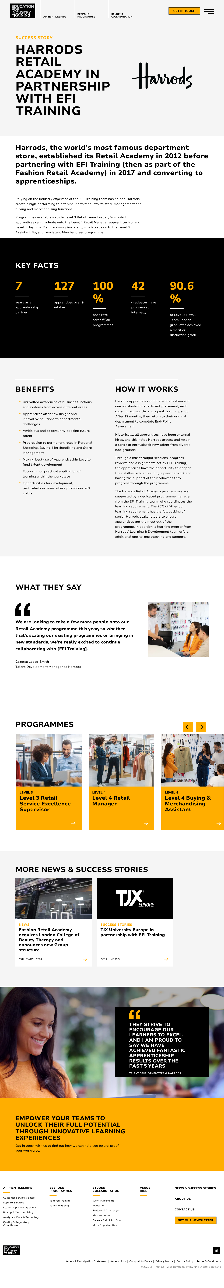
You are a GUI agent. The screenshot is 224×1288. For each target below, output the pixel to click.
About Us (183, 1199)
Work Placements (103, 1200)
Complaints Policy (140, 1261)
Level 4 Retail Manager (111, 800)
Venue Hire (145, 1189)
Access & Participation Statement (86, 1261)
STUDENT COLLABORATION (121, 15)
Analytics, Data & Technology (21, 1217)
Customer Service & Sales (19, 1197)
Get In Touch (184, 11)
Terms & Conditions (209, 1261)
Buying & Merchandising (18, 1212)
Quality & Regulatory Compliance (16, 1224)
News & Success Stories (195, 1188)
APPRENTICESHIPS (54, 16)
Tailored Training (60, 1200)
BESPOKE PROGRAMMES (86, 15)
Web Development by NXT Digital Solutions (194, 1267)
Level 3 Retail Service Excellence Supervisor (45, 803)
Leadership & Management (19, 1207)
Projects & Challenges (106, 1210)
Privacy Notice (164, 1261)
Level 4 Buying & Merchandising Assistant (188, 803)
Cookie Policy (185, 1261)
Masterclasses (102, 1215)
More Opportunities (105, 1225)
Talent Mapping (59, 1205)
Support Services (13, 1202)
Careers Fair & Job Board (108, 1220)
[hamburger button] (209, 11)
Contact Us (185, 1209)
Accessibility (118, 1261)
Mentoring (99, 1205)
